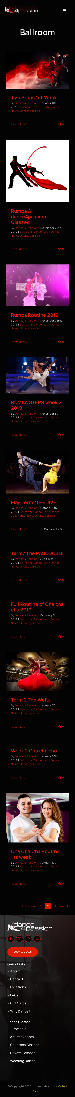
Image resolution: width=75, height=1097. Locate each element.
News (14, 111)
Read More (18, 124)
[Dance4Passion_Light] (21, 7)
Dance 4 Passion (26, 103)
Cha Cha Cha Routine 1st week (35, 854)
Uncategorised (30, 111)
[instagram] (19, 938)
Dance (38, 107)
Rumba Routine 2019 (34, 315)
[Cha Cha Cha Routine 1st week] (37, 817)
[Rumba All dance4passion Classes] (37, 171)
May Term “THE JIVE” (34, 502)
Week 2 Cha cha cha (34, 750)
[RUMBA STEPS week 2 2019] (37, 375)
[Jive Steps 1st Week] (37, 70)
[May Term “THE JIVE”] (37, 472)
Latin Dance (52, 107)
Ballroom (26, 107)
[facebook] (10, 938)
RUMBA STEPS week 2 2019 (36, 405)
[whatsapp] (28, 938)
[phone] (37, 938)
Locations (17, 515)
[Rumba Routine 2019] (37, 285)
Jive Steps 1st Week (34, 97)
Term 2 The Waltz (31, 700)
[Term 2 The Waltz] (37, 671)
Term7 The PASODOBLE (37, 553)
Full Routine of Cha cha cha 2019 (37, 607)
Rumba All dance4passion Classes (28, 216)
